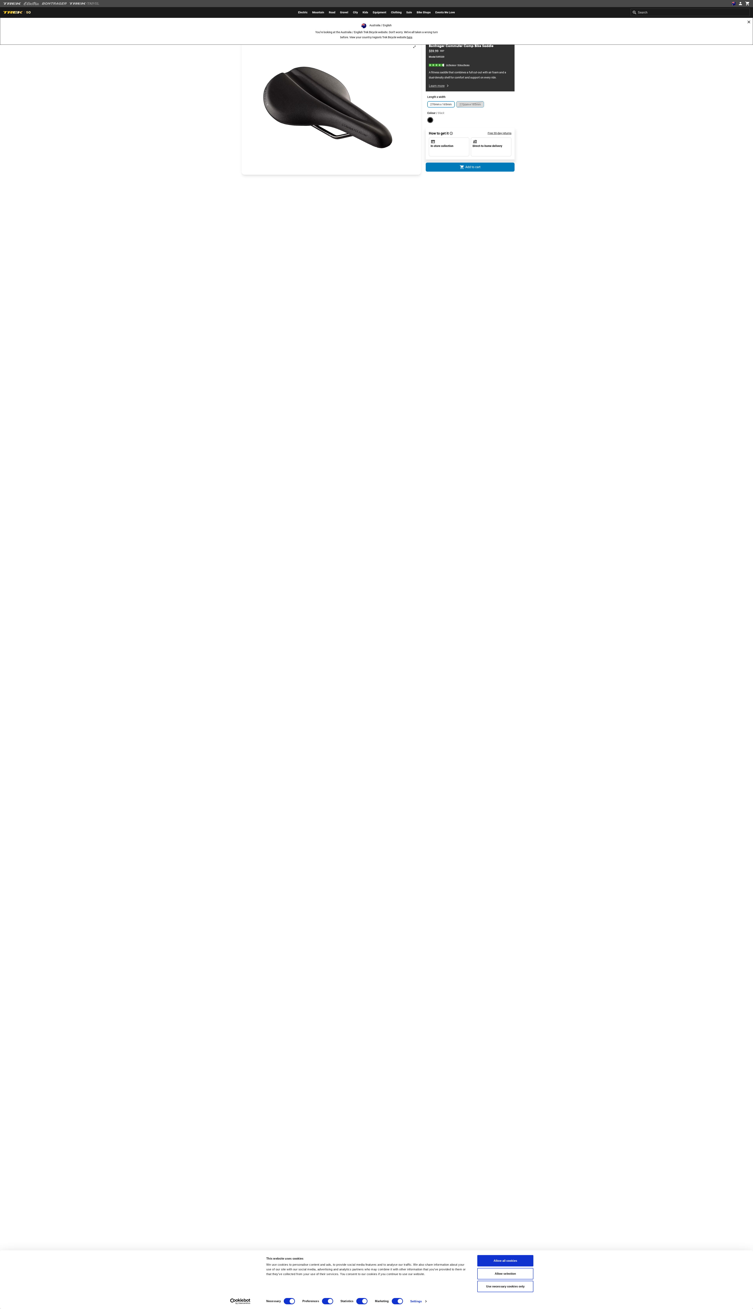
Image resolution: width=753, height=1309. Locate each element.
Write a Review (463, 65)
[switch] (327, 1301)
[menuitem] (303, 12)
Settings (416, 1301)
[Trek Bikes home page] (12, 4)
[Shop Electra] (31, 3)
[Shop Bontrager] (54, 3)
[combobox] (690, 12)
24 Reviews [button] (451, 65)
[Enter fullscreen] (414, 46)
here (409, 37)
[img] (437, 65)
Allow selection (505, 1273)
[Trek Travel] (84, 3)
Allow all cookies (505, 1260)
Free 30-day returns (499, 133)
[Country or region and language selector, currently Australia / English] (734, 3)
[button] (331, 107)
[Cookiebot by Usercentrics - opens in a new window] (240, 1301)
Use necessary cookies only (505, 1286)
